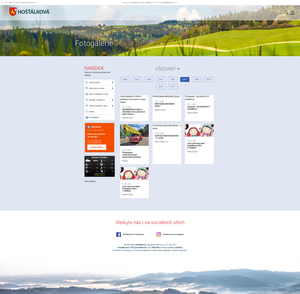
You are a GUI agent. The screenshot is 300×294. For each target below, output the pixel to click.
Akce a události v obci (98, 94)
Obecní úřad (94, 82)
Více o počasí (90, 181)
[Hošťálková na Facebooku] (2, 2)
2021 (185, 79)
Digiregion (183, 250)
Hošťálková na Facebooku (133, 234)
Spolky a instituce (97, 100)
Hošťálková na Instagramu (173, 234)
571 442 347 (171, 245)
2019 (209, 79)
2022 (173, 79)
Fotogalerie (94, 117)
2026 (125, 79)
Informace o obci (96, 88)
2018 (161, 87)
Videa (91, 111)
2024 (149, 79)
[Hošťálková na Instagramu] (6, 2)
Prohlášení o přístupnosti (123, 250)
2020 (197, 79)
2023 (161, 79)
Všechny (165, 69)
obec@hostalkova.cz (155, 245)
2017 (173, 87)
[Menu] (292, 13)
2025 (137, 79)
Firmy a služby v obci (98, 106)
